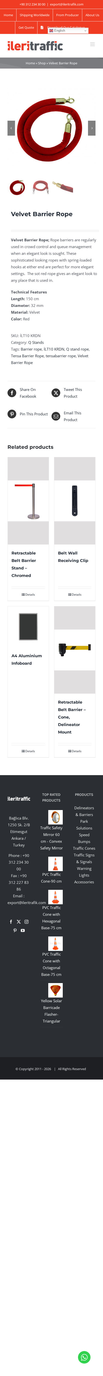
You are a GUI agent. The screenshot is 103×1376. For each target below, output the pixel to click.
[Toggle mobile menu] (93, 44)
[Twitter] (19, 922)
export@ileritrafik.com (67, 4)
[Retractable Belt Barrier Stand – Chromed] (28, 501)
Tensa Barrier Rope (27, 355)
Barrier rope (31, 349)
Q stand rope (77, 349)
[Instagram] (26, 922)
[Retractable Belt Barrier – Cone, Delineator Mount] (74, 650)
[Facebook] (11, 922)
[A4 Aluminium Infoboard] (28, 626)
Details (30, 594)
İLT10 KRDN (54, 349)
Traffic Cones (84, 848)
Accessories (84, 881)
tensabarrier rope (61, 355)
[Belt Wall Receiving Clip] (74, 501)
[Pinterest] (15, 930)
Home (30, 63)
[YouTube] (23, 930)
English (59, 30)
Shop (42, 63)
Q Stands (36, 342)
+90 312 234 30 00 (19, 862)
